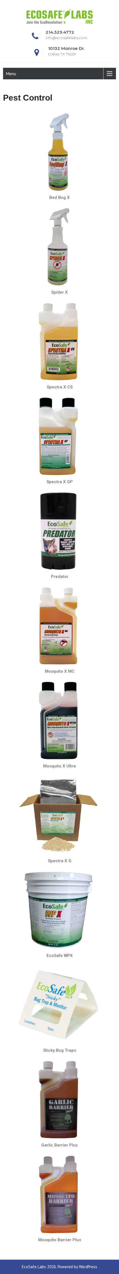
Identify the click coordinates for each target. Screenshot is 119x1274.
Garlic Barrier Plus (59, 1145)
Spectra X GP (59, 481)
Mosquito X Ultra (59, 766)
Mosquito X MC (59, 671)
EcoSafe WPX (59, 955)
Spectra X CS (60, 387)
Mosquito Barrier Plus (59, 1239)
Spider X (59, 292)
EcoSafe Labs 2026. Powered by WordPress (59, 1266)
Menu (11, 73)
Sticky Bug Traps (59, 1050)
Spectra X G (59, 860)
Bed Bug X (59, 197)
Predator (59, 576)
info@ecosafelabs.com (66, 38)
